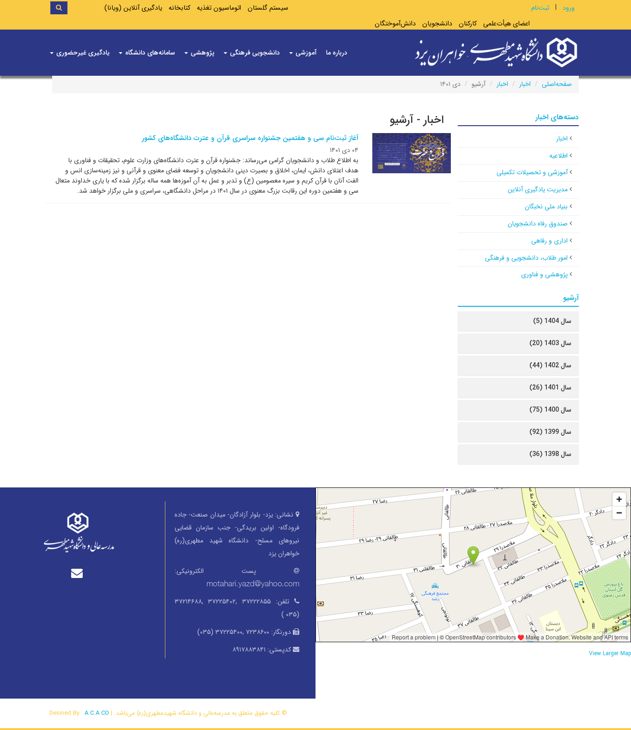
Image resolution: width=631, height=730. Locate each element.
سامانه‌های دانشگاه (149, 53)
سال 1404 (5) (552, 321)
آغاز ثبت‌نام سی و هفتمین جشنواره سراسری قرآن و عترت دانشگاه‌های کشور (250, 138)
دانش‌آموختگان (395, 23)
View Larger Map (610, 654)
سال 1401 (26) (550, 388)
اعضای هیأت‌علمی (506, 23)
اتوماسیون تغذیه (219, 8)
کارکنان (468, 23)
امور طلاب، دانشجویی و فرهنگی (526, 258)
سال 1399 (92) (550, 432)
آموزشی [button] (305, 53)
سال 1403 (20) (550, 343)
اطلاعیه (558, 156)
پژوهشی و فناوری (544, 274)
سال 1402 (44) (550, 365)
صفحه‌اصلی (557, 84)
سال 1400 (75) (550, 410)
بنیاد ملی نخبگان (546, 206)
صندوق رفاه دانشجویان (538, 224)
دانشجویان (437, 23)
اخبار (525, 84)
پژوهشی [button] (201, 53)
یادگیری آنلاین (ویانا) (133, 8)
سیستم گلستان (268, 8)
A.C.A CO (97, 713)
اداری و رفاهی (549, 241)
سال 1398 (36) (550, 454)
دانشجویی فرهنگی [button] (254, 53)
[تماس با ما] (79, 573)
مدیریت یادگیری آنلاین (538, 189)
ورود (569, 8)
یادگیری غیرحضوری (82, 53)
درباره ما (336, 53)
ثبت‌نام (540, 8)
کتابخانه (179, 8)
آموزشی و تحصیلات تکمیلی (532, 172)
